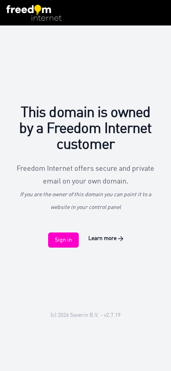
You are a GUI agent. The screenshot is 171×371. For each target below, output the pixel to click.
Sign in (63, 240)
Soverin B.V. (84, 315)
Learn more (105, 238)
